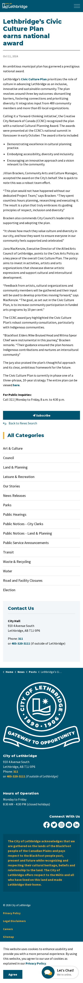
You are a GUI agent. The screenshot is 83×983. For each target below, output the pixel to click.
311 (15, 771)
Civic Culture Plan (34, 79)
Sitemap (8, 937)
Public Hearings (14, 514)
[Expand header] (77, 6)
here (16, 385)
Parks (7, 505)
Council (8, 457)
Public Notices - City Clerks (23, 524)
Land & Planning (15, 467)
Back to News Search (23, 423)
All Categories (25, 435)
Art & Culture (13, 448)
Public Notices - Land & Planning (27, 533)
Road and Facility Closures (23, 580)
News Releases (14, 495)
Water (7, 571)
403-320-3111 (16, 776)
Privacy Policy (12, 913)
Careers (8, 929)
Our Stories (11, 486)
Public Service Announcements (26, 542)
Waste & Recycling (17, 561)
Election (9, 590)
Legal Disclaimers (14, 921)
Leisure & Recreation (18, 476)
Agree (12, 974)
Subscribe (42, 415)
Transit (8, 552)
